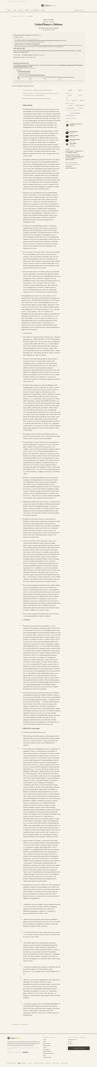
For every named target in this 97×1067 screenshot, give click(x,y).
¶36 (22, 942)
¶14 (22, 358)
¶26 (22, 692)
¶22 (22, 585)
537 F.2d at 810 (39, 292)
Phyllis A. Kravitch (73, 135)
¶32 (22, 884)
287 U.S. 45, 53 (55, 639)
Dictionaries (35, 10)
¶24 (22, 619)
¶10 (22, 251)
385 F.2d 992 (28, 318)
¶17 (22, 442)
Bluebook (82, 100)
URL (68, 100)
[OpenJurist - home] (48, 5)
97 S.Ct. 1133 (43, 410)
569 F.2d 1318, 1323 (51, 771)
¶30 (22, 748)
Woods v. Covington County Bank (41, 274)
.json (20, 1024)
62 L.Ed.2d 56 (47, 403)
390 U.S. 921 (44, 318)
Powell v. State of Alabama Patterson (27, 50)
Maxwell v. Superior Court (33, 1004)
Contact (30, 1063)
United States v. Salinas (40, 821)
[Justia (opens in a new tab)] (25, 1052)
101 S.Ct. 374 (30, 346)
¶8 (22, 192)
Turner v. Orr (34, 41)
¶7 (22, 159)
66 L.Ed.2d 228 (38, 346)
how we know (42, 55)
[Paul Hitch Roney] (67, 132)
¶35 (22, 932)
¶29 (22, 735)
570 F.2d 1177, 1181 (33, 993)
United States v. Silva (39, 399)
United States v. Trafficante (37, 471)
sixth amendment (32, 632)
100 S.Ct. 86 (39, 403)
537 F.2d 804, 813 (42, 467)
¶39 (22, 1003)
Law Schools (46, 1049)
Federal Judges (46, 1045)
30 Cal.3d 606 (46, 1004)
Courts (20, 10)
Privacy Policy (64, 1063)
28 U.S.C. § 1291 (21, 48)
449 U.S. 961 (37, 823)
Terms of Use (56, 1063)
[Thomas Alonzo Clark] (67, 140)
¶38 (22, 979)
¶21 (22, 540)
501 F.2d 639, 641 (52, 469)
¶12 (22, 332)
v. (29, 858)
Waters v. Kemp (40, 41)
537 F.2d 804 (55, 274)
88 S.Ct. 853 (51, 318)
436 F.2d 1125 (49, 311)
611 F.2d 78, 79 (50, 399)
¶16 (22, 433)
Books (43, 10)
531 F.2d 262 (36, 252)
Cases (9, 10)
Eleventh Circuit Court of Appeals (48, 28)
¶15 (22, 384)
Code (14, 10)
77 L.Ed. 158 (36, 641)
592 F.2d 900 (43, 847)
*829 (18, 565)
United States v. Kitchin (33, 401)
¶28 (22, 732)
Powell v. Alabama (45, 764)
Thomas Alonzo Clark (74, 139)
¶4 (22, 105)
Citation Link (74, 100)
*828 (18, 404)
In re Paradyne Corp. (36, 45)
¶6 (22, 130)
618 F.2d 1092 (52, 821)
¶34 (22, 919)
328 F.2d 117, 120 (50, 471)
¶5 (22, 109)
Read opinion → (72, 146)
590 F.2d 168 (37, 339)
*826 (18, 89)
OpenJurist (14, 16)
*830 (18, 748)
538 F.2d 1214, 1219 (38, 407)
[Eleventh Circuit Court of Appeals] (67, 144)
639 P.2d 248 (26, 1006)
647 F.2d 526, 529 (36, 230)
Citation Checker (47, 1057)
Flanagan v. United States (67, 65)
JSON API (70, 1043)
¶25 (22, 625)
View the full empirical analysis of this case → (23, 86)
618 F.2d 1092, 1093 (35, 344)
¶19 (22, 501)
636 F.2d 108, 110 (34, 913)
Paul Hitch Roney (73, 131)
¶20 (22, 518)
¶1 (22, 90)
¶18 (22, 477)
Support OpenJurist (79, 1048)
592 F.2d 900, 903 (46, 401)
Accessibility (22, 1063)
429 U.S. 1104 (34, 410)
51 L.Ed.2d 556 (52, 410)
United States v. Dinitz (43, 659)
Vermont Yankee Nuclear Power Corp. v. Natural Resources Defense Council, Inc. (57, 50)
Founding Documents (48, 1053)
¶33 (22, 904)
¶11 (22, 271)
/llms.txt (70, 1041)
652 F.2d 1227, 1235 (42, 370)
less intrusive (30, 834)
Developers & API (72, 1039)
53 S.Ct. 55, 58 (27, 641)
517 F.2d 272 (40, 858)
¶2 (22, 93)
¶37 (22, 966)
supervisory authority (34, 265)
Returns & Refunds (38, 1063)
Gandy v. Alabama (45, 653)
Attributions (48, 1063)
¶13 (22, 336)
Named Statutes (47, 1051)
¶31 (22, 840)
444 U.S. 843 (31, 403)
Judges (27, 10)
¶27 (22, 728)
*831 (18, 855)
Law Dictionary (46, 1043)
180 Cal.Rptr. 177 (55, 1004)
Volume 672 (21, 16)
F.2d (26, 16)
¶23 (22, 613)
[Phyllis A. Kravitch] (67, 136)
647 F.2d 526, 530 (39, 353)
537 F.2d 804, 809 (42, 232)
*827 (18, 245)
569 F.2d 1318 (39, 405)
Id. (41, 268)
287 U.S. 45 (54, 764)
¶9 (22, 225)
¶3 (22, 98)
